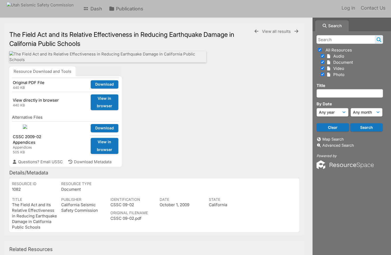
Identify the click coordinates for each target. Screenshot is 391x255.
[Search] (379, 39)
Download (104, 84)
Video (337, 68)
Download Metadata (92, 161)
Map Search (333, 139)
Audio (337, 56)
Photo (337, 74)
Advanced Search (338, 145)
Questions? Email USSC (40, 161)
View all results (277, 31)
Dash (95, 8)
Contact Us (373, 8)
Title (321, 85)
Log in (348, 8)
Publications (129, 8)
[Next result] (296, 31)
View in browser (104, 102)
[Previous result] (256, 31)
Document (342, 62)
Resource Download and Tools (42, 71)
